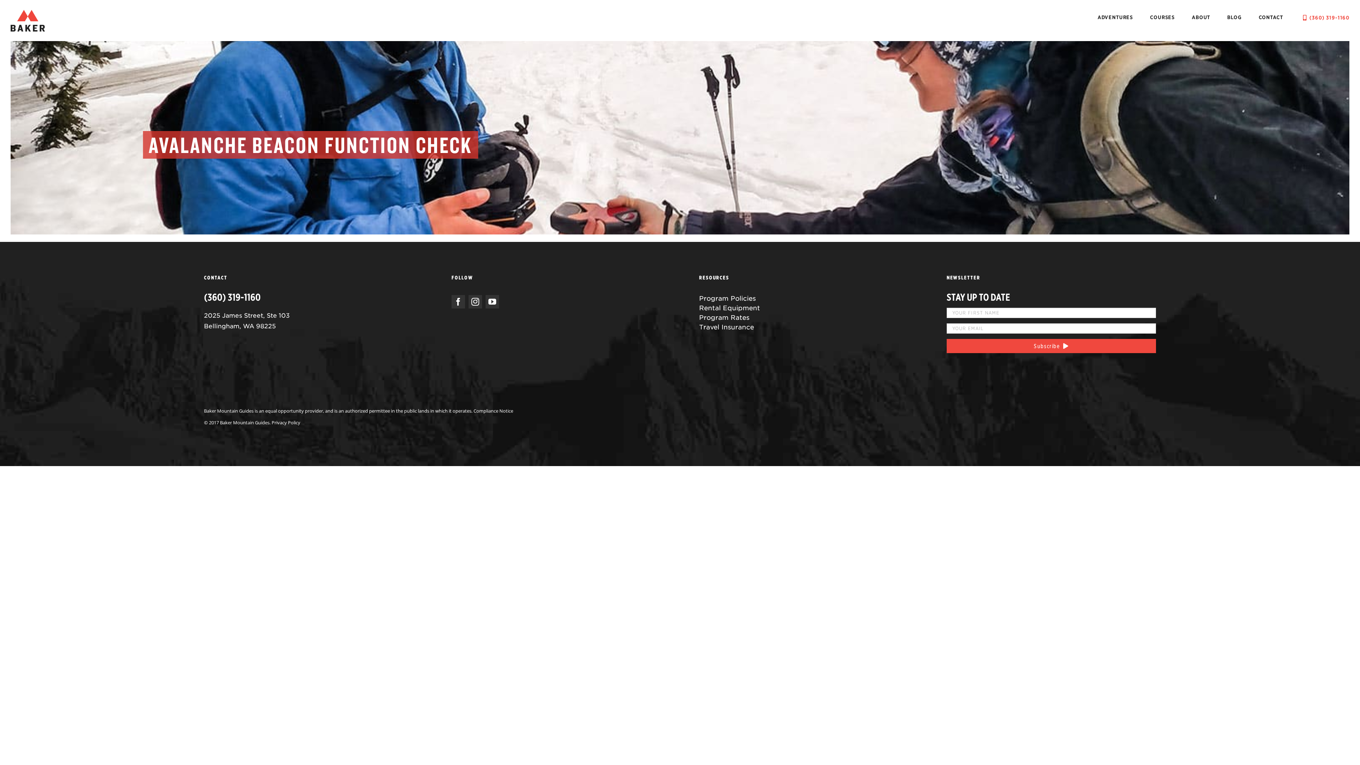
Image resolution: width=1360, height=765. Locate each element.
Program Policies (727, 298)
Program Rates (724, 317)
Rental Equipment (729, 308)
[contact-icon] (28, 13)
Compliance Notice (493, 411)
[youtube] (492, 301)
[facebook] (458, 301)
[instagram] (475, 301)
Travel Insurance (726, 327)
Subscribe (1048, 346)
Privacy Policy (286, 422)
